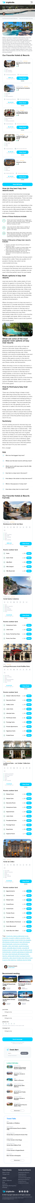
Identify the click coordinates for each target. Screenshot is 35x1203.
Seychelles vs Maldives (13, 1123)
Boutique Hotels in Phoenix (19, 1099)
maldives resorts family (24, 960)
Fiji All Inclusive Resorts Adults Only (20, 1105)
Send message (17, 1039)
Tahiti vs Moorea (19, 1080)
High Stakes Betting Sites (9, 1185)
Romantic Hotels (24, 74)
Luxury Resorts (22, 1181)
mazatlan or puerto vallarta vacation (14, 938)
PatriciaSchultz (8, 988)
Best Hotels (9, 1154)
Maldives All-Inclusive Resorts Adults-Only (20, 1068)
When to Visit (6, 1172)
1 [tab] (9, 66)
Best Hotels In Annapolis (14, 1155)
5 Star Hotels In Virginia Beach (15, 1150)
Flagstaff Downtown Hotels (9, 984)
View (29, 553)
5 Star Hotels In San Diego (14, 1140)
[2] (6, 1023)
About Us (4, 1184)
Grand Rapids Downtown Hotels (23, 1000)
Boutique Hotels (17, 1096)
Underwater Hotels (23, 1183)
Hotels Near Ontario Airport (9, 1000)
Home (3, 6)
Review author (9, 14)
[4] (11, 1023)
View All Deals (17, 184)
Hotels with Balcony (18, 1084)
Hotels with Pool (10, 173)
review (22, 80)
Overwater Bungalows (24, 1177)
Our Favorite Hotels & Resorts (10, 18)
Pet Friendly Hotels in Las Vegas (24, 984)
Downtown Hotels (8, 980)
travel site (9, 936)
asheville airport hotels (14, 948)
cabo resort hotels (15, 958)
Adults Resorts (9, 123)
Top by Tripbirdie (7, 1180)
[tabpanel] (9, 63)
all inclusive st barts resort (10, 942)
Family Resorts (17, 1090)
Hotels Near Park (11, 1133)
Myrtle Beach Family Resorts (19, 1092)
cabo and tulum (13, 946)
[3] (9, 1023)
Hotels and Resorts (10, 6)
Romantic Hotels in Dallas (19, 1074)
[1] (3, 1023)
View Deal (22, 78)
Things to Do (5, 1174)
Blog (15, 1078)
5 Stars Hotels (10, 1138)
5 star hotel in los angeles (23, 940)
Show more (17, 1110)
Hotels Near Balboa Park (14, 1145)
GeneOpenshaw (24, 988)
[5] (14, 1023)
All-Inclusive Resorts (24, 99)
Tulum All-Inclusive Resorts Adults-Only (16, 1129)
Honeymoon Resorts (11, 74)
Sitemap (4, 1187)
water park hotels (13, 956)
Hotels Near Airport (9, 995)
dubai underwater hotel (20, 936)
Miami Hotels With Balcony (19, 1086)
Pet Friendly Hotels (25, 980)
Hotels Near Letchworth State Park (17, 1134)
